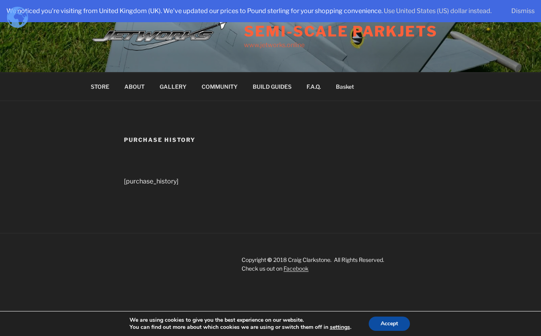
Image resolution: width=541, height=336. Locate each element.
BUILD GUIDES (272, 86)
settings (340, 327)
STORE (100, 86)
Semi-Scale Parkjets (341, 31)
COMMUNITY (220, 86)
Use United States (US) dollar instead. (437, 11)
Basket (345, 86)
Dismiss (523, 11)
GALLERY (173, 86)
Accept (389, 323)
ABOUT (134, 86)
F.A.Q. (314, 86)
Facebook (296, 268)
